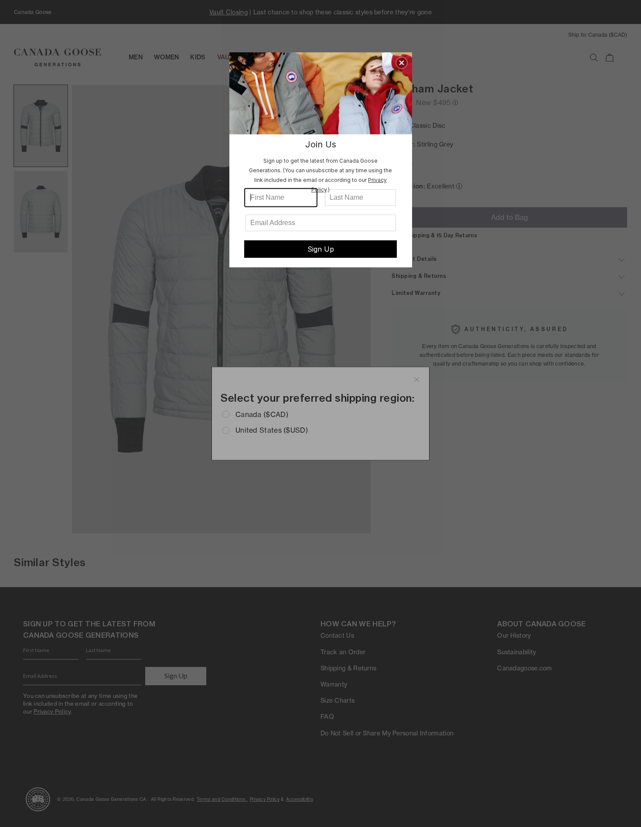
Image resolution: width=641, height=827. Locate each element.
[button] (401, 63)
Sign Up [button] (320, 249)
